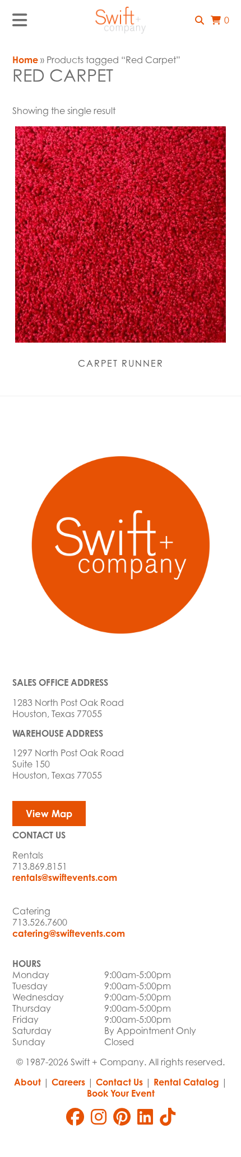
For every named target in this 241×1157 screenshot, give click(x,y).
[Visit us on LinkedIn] (145, 1117)
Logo (120, 20)
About (27, 1082)
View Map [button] (49, 813)
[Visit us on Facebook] (75, 1117)
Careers (68, 1082)
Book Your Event (121, 1093)
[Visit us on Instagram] (98, 1117)
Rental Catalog (186, 1082)
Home (25, 59)
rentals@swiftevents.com (64, 877)
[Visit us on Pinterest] (122, 1117)
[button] (199, 20)
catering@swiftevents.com (68, 933)
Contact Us (119, 1082)
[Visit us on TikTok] (167, 1117)
